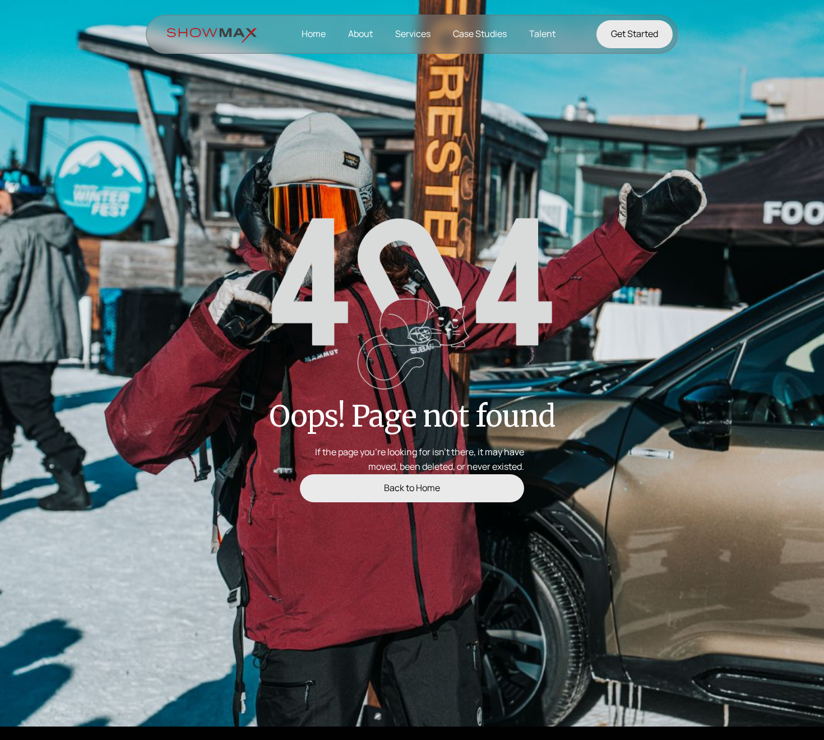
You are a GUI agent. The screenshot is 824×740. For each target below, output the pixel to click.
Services (412, 33)
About (360, 33)
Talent (542, 33)
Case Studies (480, 33)
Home (314, 33)
